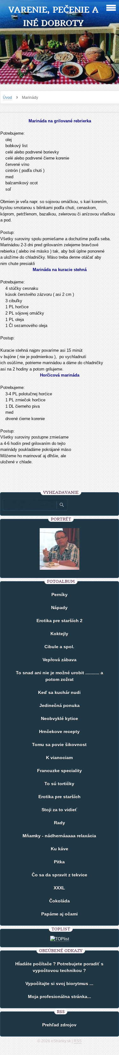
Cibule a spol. (59, 646)
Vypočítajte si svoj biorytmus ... (59, 983)
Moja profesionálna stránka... (59, 996)
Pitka (59, 861)
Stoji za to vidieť (59, 809)
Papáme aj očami (59, 913)
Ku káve (59, 848)
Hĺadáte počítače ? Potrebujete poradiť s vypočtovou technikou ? (59, 967)
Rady (59, 822)
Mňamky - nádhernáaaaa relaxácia (59, 835)
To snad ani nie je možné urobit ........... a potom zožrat (59, 676)
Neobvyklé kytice (59, 718)
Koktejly (59, 633)
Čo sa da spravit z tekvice (59, 874)
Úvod (7, 97)
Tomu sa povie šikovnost (59, 744)
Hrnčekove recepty (59, 731)
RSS (78, 1041)
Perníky (59, 594)
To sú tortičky (59, 783)
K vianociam (59, 757)
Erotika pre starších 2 (59, 620)
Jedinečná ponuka (59, 705)
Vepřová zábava (59, 659)
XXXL (59, 887)
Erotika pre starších (59, 796)
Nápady (59, 607)
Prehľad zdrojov (59, 1024)
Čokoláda (59, 900)
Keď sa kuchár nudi (59, 692)
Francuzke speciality (59, 770)
